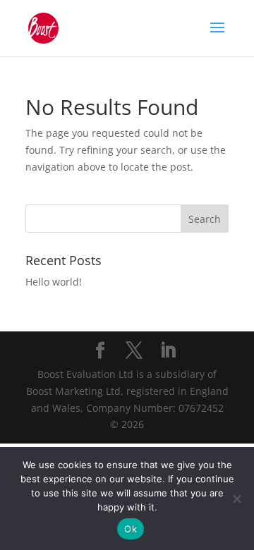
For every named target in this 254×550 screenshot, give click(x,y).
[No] (236, 498)
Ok (130, 528)
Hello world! (53, 281)
